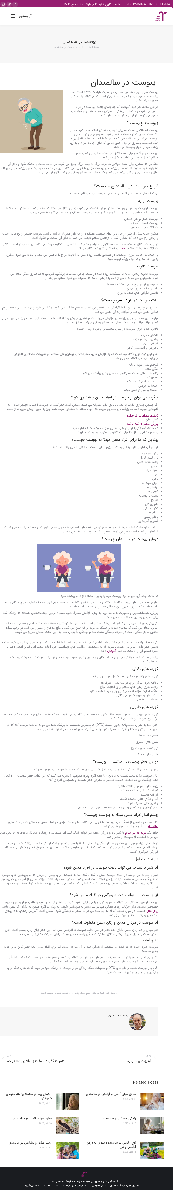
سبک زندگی (79, 993)
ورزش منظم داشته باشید (142, 423)
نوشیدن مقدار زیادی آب (142, 415)
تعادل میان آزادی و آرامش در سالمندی (111, 1094)
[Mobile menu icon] (12, 16)
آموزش (111, 651)
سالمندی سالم (92, 993)
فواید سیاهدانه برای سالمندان (32, 1118)
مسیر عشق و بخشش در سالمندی (30, 1143)
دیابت (122, 248)
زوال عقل (152, 910)
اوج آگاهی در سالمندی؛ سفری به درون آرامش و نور (111, 1145)
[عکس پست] (152, 1101)
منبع (154, 978)
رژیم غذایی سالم (136, 832)
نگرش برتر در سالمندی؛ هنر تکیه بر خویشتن (29, 1096)
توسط (62, 993)
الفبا (102, 993)
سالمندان (115, 762)
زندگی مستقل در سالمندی (119, 1118)
